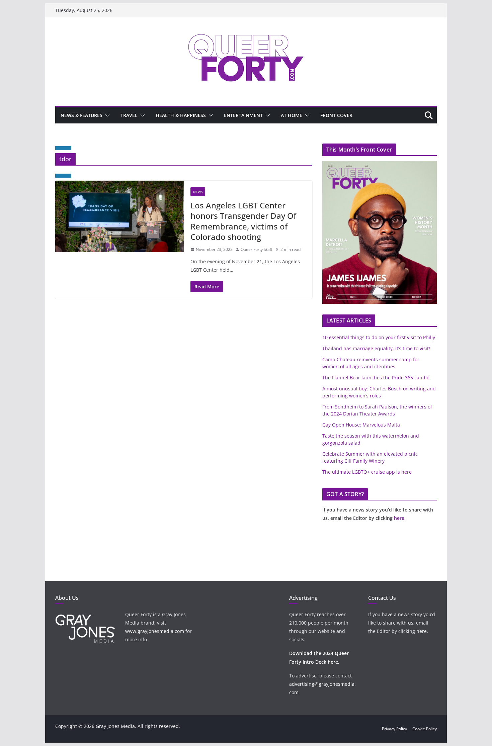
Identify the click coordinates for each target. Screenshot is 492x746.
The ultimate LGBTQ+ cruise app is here (367, 472)
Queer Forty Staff (256, 249)
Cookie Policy (424, 729)
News (197, 191)
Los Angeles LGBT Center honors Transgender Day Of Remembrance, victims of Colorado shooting (243, 221)
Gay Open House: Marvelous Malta (361, 425)
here (399, 518)
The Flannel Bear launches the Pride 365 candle (375, 377)
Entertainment (243, 115)
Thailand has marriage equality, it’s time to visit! (376, 348)
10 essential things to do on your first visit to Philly (378, 337)
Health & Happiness (181, 115)
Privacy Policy (394, 729)
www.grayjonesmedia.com (154, 631)
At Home (291, 115)
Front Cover (336, 115)
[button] (106, 115)
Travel (129, 115)
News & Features (81, 115)
